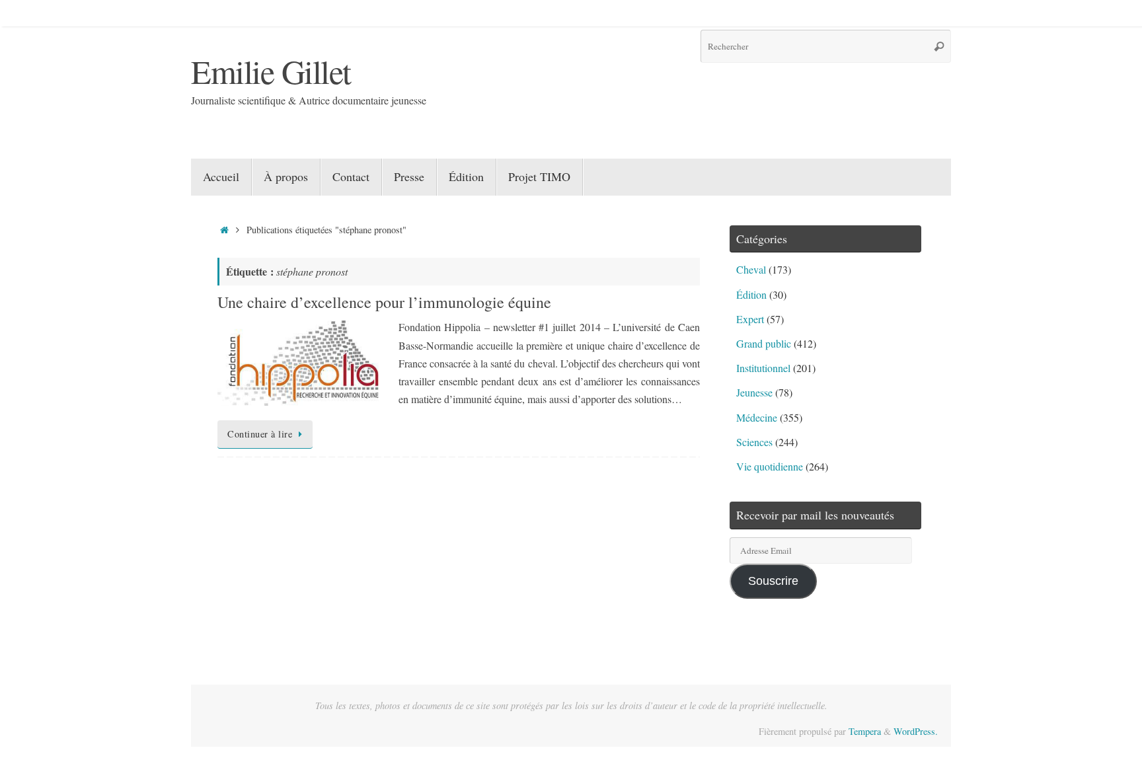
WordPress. (916, 731)
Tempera (865, 731)
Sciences (754, 442)
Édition (751, 294)
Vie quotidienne (769, 466)
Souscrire (773, 581)
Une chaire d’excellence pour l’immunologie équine (384, 302)
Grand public (763, 343)
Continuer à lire (259, 434)
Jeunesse (754, 392)
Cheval (751, 269)
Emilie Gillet (271, 71)
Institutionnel (763, 368)
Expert (750, 319)
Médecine (756, 417)
